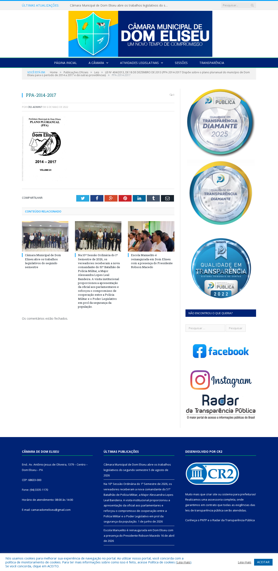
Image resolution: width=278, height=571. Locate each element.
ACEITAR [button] (263, 562)
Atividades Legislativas (139, 63)
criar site (211, 494)
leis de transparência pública (204, 510)
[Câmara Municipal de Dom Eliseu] (139, 32)
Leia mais (183, 562)
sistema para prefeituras (238, 494)
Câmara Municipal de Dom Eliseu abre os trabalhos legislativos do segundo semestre (43, 261)
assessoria (215, 499)
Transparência (211, 63)
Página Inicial (65, 63)
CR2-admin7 (35, 107)
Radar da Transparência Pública (233, 520)
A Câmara (96, 63)
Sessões (181, 63)
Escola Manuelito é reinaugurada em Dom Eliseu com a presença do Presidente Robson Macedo (152, 261)
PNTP (203, 520)
